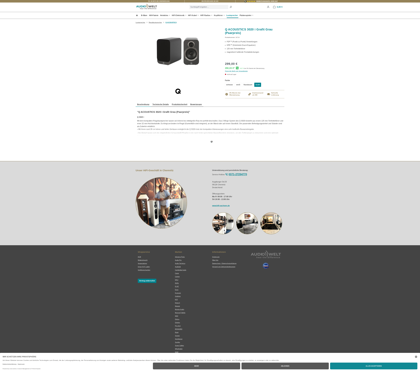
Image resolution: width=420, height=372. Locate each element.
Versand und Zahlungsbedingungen (223, 267)
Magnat (177, 306)
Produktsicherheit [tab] (179, 104)
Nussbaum (248, 85)
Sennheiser (178, 339)
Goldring (177, 296)
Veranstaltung (142, 263)
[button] (223, 223)
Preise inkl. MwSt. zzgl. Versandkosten (236, 71)
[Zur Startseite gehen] (147, 6)
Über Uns (215, 260)
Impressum (216, 257)
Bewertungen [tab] (196, 104)
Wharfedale (178, 349)
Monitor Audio (179, 309)
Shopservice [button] (144, 252)
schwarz (230, 85)
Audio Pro (178, 260)
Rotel (176, 332)
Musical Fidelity (180, 313)
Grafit (258, 85)
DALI (176, 280)
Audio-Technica (180, 263)
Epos (176, 290)
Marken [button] (178, 252)
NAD (176, 316)
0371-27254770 (238, 174)
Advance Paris (180, 257)
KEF (176, 299)
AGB (139, 257)
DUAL (177, 283)
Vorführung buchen (144, 270)
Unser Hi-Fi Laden (144, 267)
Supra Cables (179, 345)
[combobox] (208, 7)
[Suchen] (230, 7)
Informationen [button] (219, 252)
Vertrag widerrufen (147, 281)
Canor (177, 273)
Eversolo (178, 293)
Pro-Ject (178, 326)
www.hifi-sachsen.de (221, 206)
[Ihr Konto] (268, 7)
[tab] (143, 104)
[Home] (137, 15)
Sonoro (177, 336)
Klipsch (177, 303)
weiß (239, 85)
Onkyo (177, 319)
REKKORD (178, 329)
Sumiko (177, 342)
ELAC (177, 286)
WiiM (176, 352)
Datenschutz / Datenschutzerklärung (224, 263)
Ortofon (177, 322)
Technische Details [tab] (160, 104)
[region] (178, 53)
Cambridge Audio (180, 270)
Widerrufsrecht (142, 260)
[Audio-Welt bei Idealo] (265, 266)
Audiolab (178, 267)
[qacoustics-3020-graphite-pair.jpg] (178, 51)
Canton (177, 276)
